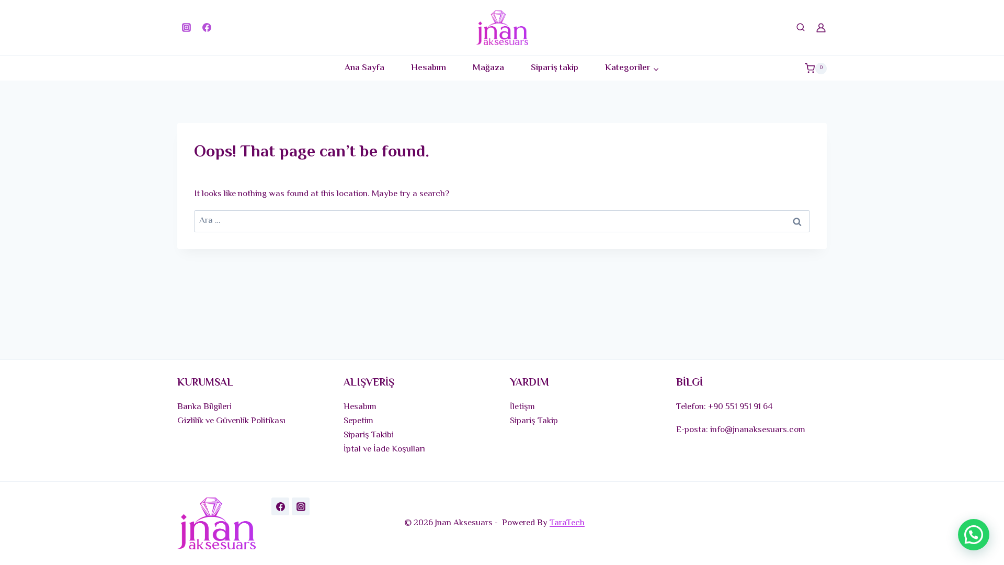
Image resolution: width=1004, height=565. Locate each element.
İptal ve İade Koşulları (384, 449)
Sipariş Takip (534, 421)
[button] (973, 534)
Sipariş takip (554, 68)
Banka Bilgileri (204, 407)
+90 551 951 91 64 (740, 407)
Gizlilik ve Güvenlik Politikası (231, 421)
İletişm (522, 407)
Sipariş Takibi (369, 435)
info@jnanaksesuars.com (757, 430)
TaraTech (567, 523)
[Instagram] (186, 28)
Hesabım (428, 68)
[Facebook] (206, 28)
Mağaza (488, 68)
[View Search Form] (800, 27)
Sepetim (358, 421)
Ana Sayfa (364, 68)
